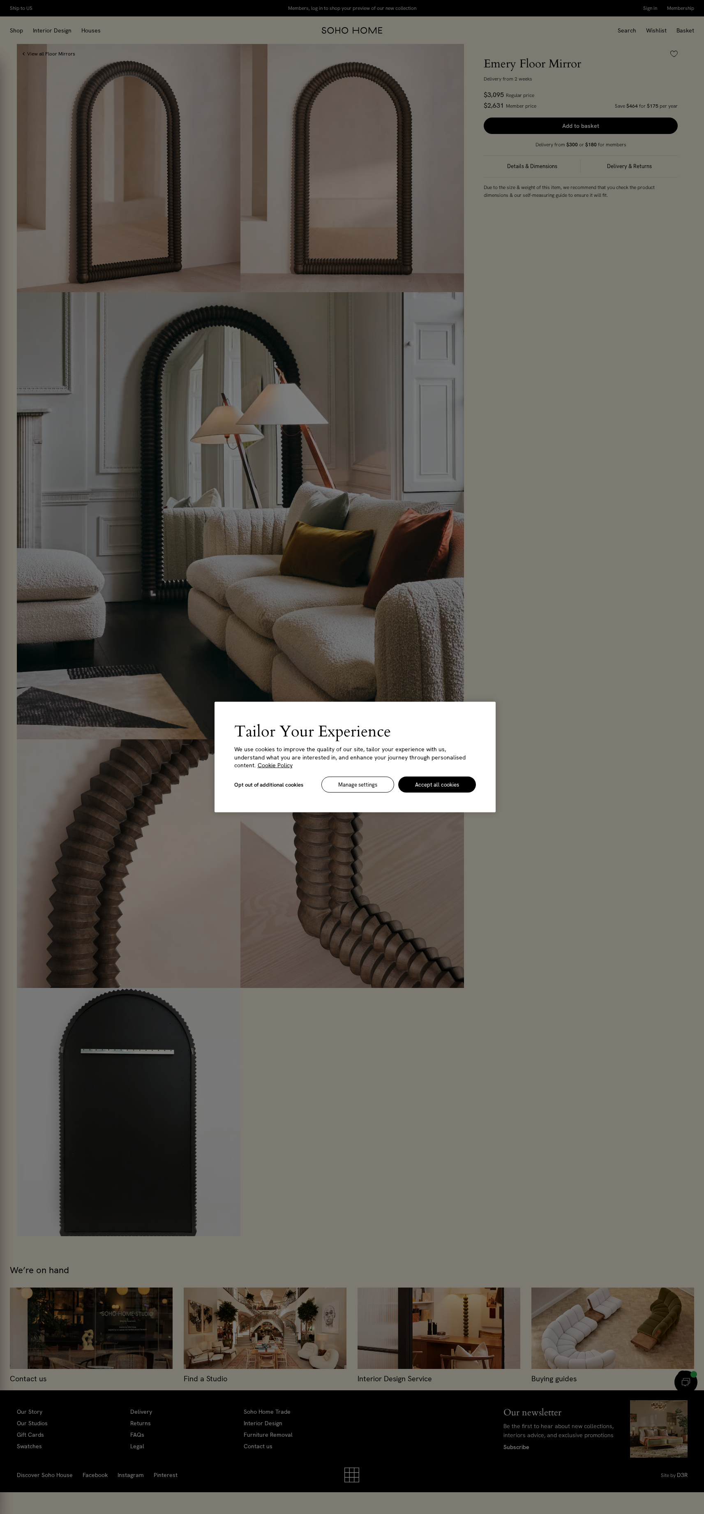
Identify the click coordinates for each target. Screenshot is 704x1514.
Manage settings (357, 784)
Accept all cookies (437, 784)
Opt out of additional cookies (268, 784)
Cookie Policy (275, 765)
